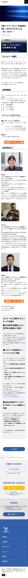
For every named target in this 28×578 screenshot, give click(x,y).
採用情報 (4, 561)
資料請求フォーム (15, 514)
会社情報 (4, 541)
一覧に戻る (14, 449)
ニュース (4, 551)
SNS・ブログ (5, 546)
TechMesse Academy (9, 417)
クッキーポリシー (20, 571)
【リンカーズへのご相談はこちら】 (11, 396)
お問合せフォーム (15, 488)
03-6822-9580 (15, 469)
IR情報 (4, 556)
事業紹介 (4, 536)
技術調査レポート (18, 342)
